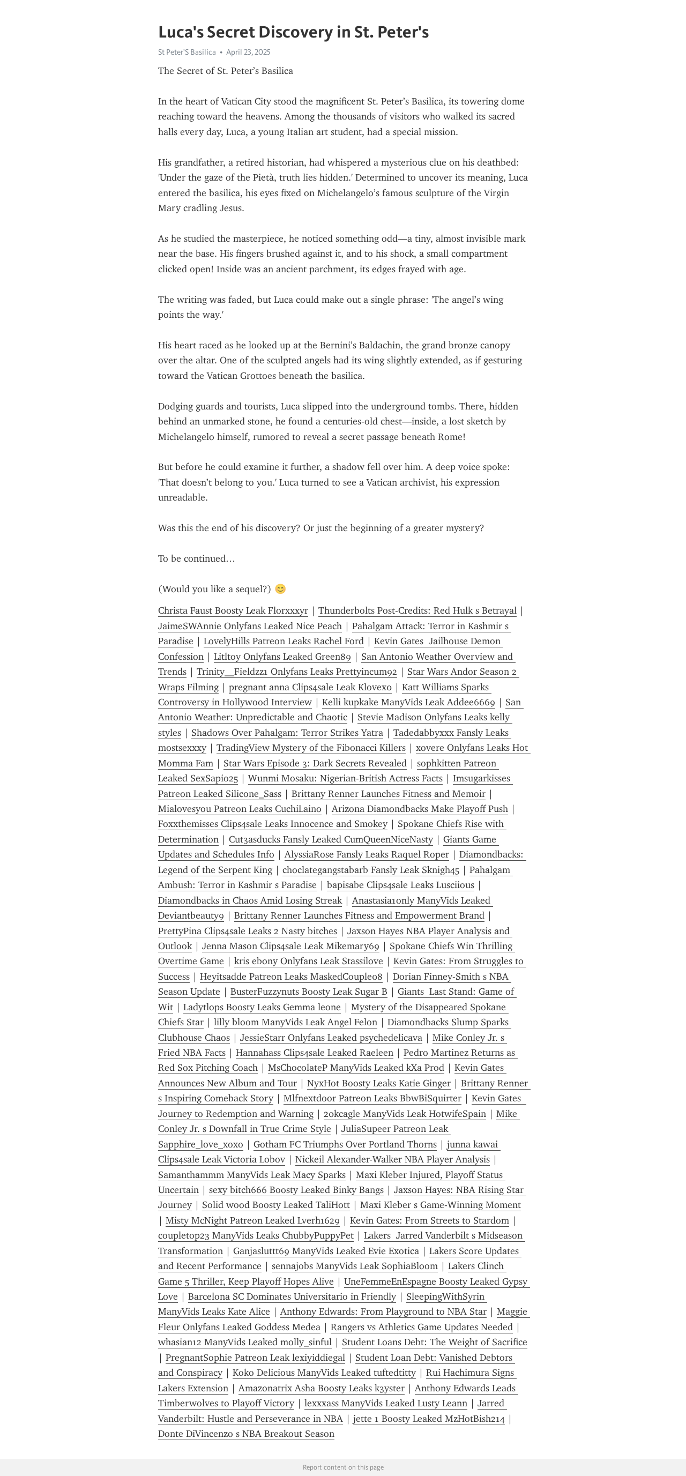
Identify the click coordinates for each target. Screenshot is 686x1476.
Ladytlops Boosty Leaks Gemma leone (262, 1007)
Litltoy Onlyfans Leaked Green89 (282, 656)
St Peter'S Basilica (187, 52)
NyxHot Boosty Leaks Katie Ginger (379, 1083)
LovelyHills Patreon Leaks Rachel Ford (284, 641)
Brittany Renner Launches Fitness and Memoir (389, 794)
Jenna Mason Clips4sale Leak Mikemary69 (290, 946)
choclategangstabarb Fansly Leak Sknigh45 (370, 870)
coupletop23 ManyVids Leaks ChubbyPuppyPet (256, 1235)
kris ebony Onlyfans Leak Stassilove (308, 961)
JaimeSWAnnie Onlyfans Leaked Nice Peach (250, 626)
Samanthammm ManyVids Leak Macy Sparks (252, 1175)
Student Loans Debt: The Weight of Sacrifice (434, 1342)
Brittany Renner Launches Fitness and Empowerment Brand (359, 915)
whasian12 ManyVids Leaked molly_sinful (245, 1342)
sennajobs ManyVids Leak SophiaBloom (355, 1266)
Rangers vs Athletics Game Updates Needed (422, 1327)
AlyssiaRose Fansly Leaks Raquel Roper (367, 854)
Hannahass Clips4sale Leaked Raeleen (314, 1052)
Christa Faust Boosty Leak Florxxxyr (233, 610)
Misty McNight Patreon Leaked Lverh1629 (253, 1220)
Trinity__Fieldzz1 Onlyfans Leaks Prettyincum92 (297, 671)
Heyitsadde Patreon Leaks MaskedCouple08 (291, 976)
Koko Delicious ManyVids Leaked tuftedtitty (324, 1372)
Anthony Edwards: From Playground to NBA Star (383, 1311)
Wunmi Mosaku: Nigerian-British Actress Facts (345, 778)
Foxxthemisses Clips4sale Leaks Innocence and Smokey (272, 824)
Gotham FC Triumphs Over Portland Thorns (345, 1144)
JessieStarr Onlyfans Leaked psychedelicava (331, 1037)
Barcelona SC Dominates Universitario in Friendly (292, 1296)
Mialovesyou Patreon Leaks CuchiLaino (240, 809)
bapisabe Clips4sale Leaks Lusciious (400, 885)
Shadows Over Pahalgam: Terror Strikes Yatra (287, 733)
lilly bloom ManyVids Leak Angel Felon (295, 1022)
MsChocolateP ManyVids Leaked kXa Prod (356, 1068)
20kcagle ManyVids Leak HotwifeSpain (405, 1114)
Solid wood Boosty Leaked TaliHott (276, 1205)
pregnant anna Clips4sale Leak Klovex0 (310, 687)
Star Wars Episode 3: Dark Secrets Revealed (315, 763)
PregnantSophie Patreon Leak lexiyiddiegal (255, 1357)
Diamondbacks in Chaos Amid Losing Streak (250, 900)
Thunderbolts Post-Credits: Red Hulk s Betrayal (417, 610)
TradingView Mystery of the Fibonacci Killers (311, 748)
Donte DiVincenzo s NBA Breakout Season (246, 1434)
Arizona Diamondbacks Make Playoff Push (420, 809)
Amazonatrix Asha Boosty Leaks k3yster (321, 1388)
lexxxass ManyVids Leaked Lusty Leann (385, 1403)
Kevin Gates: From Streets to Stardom (429, 1220)
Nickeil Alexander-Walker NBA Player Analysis (392, 1159)
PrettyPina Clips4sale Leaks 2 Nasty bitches (247, 931)
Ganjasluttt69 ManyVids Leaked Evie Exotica (326, 1251)
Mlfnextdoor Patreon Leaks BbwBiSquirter (372, 1098)
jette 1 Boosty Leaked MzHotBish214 (429, 1419)
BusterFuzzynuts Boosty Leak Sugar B (308, 991)
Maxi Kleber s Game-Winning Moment (440, 1205)
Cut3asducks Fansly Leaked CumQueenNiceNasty (331, 839)
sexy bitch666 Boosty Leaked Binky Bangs (296, 1190)
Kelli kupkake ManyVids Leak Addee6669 (408, 702)
